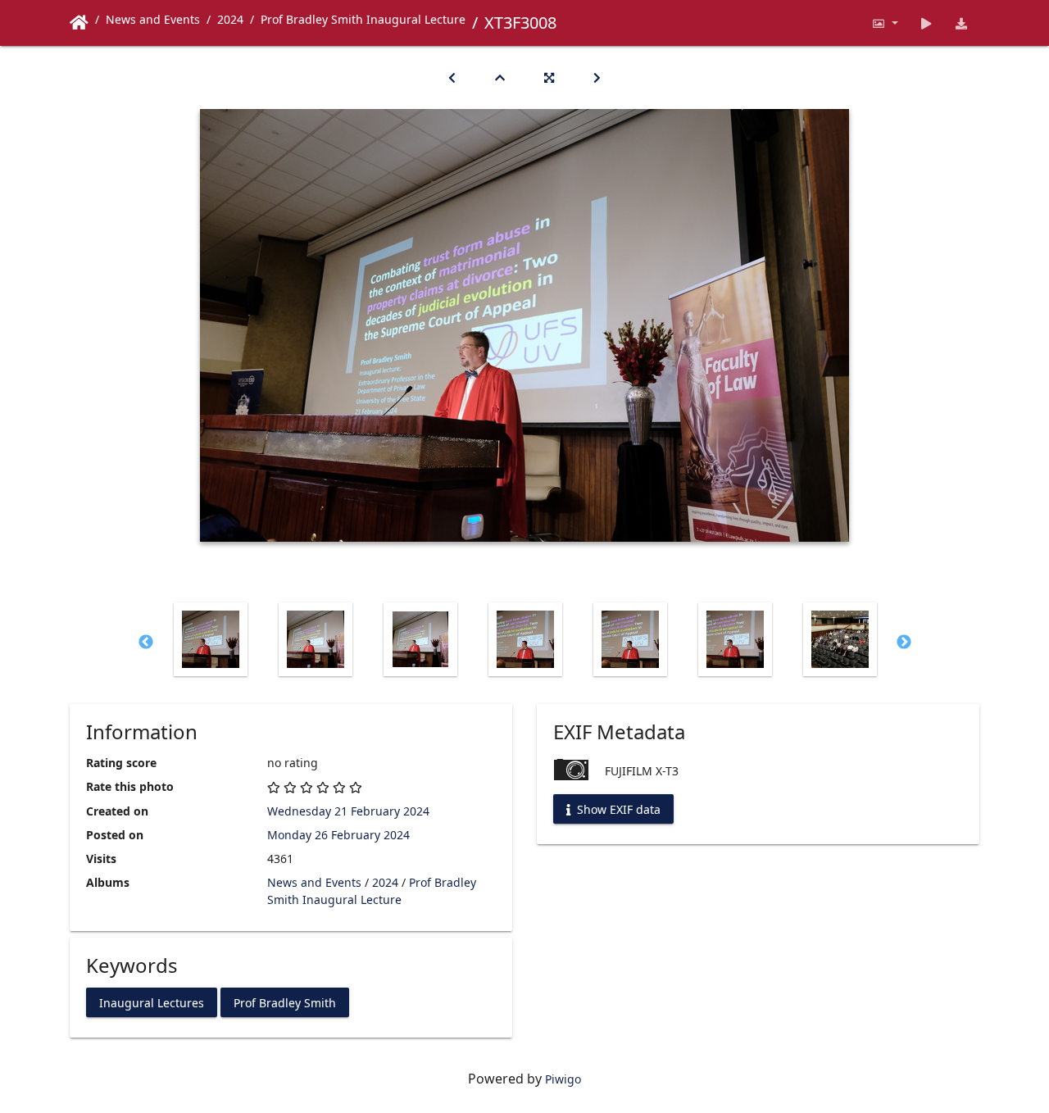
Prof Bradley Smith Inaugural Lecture (363, 19)
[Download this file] (961, 23)
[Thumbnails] (499, 77)
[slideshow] (926, 23)
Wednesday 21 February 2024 (348, 811)
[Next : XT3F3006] (597, 77)
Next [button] (904, 642)
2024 (230, 19)
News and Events (153, 19)
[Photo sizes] (885, 23)
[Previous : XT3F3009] (452, 77)
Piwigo (563, 1079)
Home (79, 23)
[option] (210, 639)
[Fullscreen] (549, 77)
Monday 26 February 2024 (338, 835)
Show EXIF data (617, 809)
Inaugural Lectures (151, 1002)
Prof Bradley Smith (285, 1002)
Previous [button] (146, 642)
